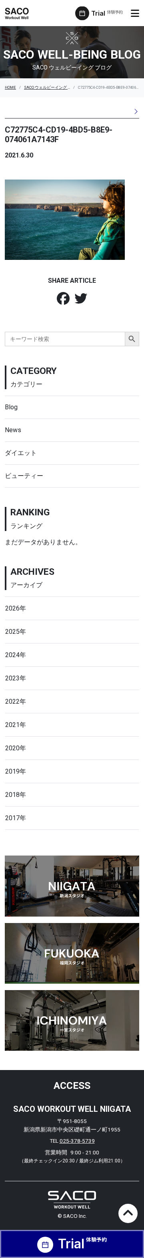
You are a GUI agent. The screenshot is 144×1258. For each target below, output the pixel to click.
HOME (10, 87)
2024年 (15, 655)
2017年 (15, 818)
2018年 (15, 795)
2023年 (15, 678)
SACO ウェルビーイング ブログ (52, 87)
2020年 (15, 748)
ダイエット (21, 453)
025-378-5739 (77, 1141)
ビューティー (24, 476)
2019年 (15, 771)
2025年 (15, 631)
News (13, 430)
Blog (11, 407)
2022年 (15, 701)
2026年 (15, 608)
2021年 (15, 725)
